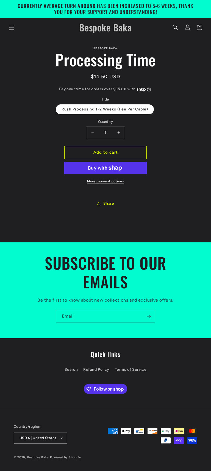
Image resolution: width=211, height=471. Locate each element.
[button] (11, 27)
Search (71, 369)
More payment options (105, 181)
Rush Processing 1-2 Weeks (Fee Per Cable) (105, 109)
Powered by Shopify (65, 457)
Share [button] (108, 203)
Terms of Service (131, 369)
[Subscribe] (149, 316)
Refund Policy (96, 369)
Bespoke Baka (38, 457)
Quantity (105, 122)
